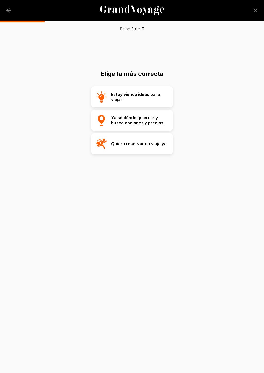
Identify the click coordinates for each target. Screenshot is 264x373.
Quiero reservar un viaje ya (139, 143)
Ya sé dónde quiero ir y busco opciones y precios (137, 120)
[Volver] (8, 10)
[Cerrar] (255, 10)
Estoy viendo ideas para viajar (135, 97)
